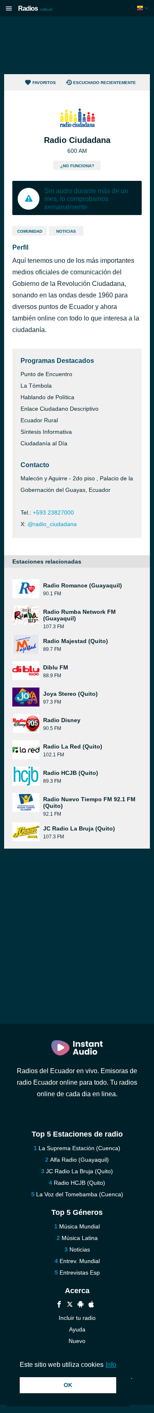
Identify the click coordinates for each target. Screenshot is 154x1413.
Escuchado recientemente (104, 82)
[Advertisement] (77, 45)
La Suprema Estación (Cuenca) (79, 1148)
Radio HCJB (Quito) (79, 1182)
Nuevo (77, 1341)
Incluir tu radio (77, 1318)
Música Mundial (79, 1226)
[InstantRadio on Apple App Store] (91, 1305)
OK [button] (68, 1385)
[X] (70, 1305)
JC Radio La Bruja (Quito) (79, 1171)
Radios (35, 8)
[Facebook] (59, 1305)
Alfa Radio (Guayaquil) (79, 1159)
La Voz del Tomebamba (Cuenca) (79, 1194)
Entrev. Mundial (80, 1261)
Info (111, 1364)
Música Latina (80, 1238)
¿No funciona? (77, 166)
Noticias (66, 231)
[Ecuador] (143, 8)
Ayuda (77, 1329)
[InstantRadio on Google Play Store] (80, 1305)
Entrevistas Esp (80, 1272)
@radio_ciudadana (52, 524)
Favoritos (44, 82)
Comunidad (29, 231)
